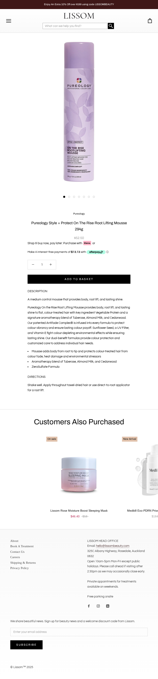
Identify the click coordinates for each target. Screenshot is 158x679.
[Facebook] (88, 606)
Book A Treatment (22, 546)
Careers (15, 557)
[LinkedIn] (107, 606)
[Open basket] (150, 21)
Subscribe (26, 644)
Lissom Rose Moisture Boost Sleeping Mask (79, 510)
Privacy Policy (19, 568)
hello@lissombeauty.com (112, 545)
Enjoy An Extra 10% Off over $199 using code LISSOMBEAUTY (79, 4)
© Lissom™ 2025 (21, 667)
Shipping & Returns (23, 562)
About (14, 540)
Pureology (79, 213)
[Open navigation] (8, 21)
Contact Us (17, 551)
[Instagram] (98, 606)
